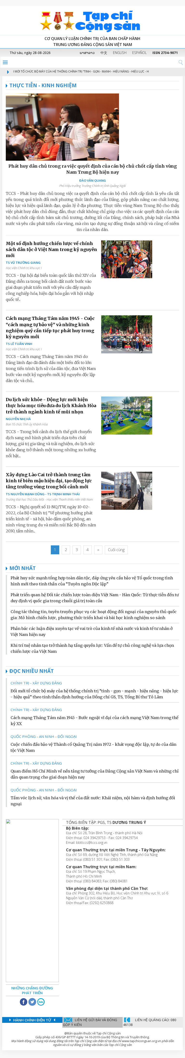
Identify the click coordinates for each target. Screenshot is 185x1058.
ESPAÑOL (139, 52)
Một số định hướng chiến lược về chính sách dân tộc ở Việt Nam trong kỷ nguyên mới (51, 249)
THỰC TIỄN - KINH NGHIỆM (43, 85)
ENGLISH (119, 52)
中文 (103, 52)
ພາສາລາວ (87, 52)
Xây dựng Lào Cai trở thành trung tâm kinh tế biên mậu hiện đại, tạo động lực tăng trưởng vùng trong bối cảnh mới (49, 480)
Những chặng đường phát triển (32, 990)
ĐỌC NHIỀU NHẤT (31, 671)
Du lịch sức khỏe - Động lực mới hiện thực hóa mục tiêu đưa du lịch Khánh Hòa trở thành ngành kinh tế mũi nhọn (51, 405)
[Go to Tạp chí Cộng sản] (92, 20)
